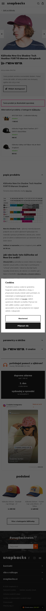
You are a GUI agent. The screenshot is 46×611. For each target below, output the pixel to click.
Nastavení (23, 318)
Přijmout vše (23, 326)
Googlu (24, 299)
